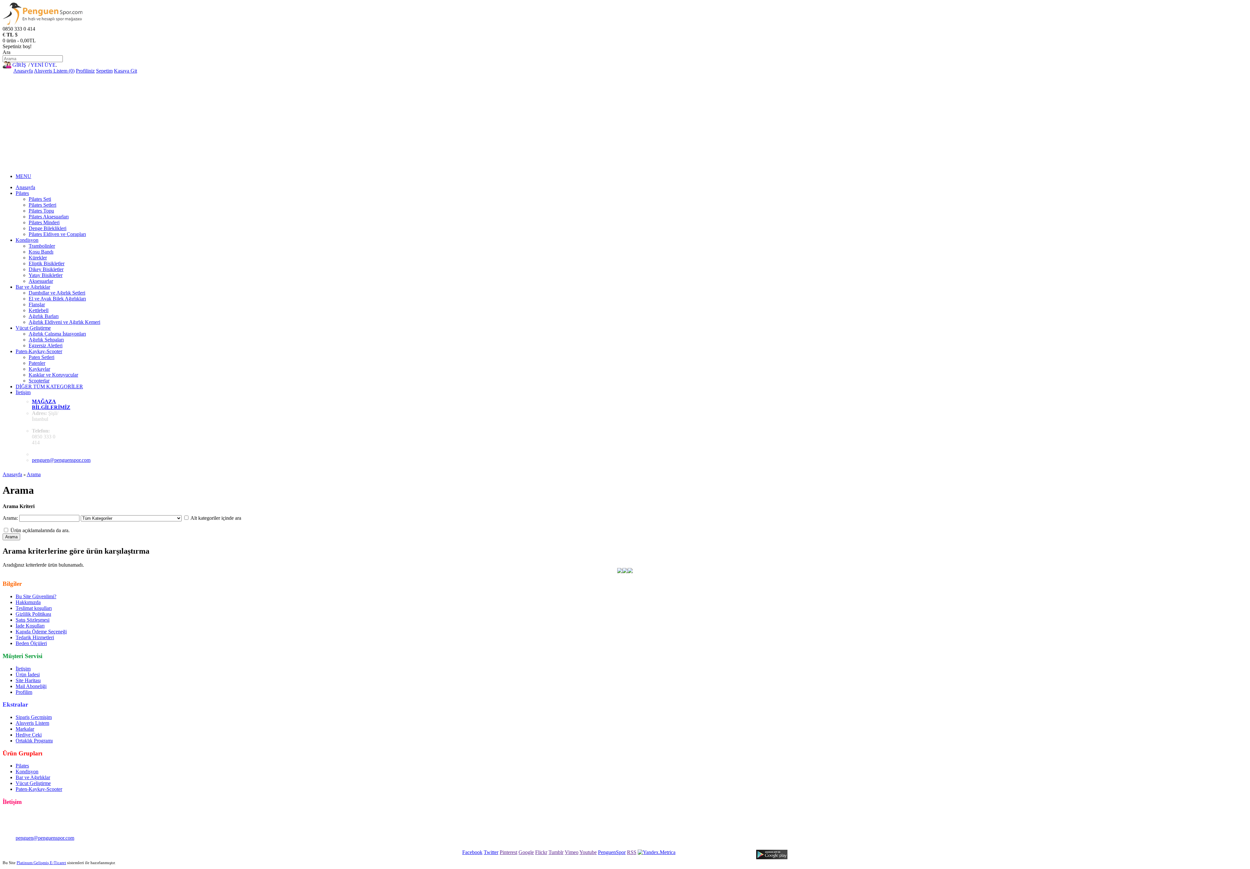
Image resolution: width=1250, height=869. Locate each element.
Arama (34, 474)
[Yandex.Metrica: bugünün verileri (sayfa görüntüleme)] (656, 852)
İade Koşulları (30, 625)
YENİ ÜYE (43, 65)
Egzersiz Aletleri (45, 345)
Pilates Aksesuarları (49, 216)
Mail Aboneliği (31, 686)
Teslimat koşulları (34, 608)
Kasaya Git (125, 71)
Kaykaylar (39, 369)
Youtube (588, 852)
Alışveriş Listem (32, 723)
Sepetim (104, 71)
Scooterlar (39, 380)
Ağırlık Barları (44, 316)
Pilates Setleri (42, 205)
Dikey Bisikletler (46, 269)
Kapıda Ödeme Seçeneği (41, 631)
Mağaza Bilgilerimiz (51, 404)
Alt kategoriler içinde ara (215, 518)
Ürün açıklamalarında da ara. (40, 530)
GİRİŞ (19, 65)
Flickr (541, 852)
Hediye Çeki (29, 735)
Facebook (472, 852)
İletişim (23, 392)
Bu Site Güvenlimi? (36, 596)
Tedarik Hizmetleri (35, 637)
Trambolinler (42, 246)
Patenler (37, 363)
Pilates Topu (41, 211)
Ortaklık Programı (34, 740)
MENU (23, 176)
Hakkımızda (28, 602)
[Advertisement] (625, 122)
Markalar (25, 729)
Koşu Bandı (41, 252)
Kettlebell (39, 310)
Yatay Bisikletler (45, 275)
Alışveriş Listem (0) (54, 71)
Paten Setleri (41, 357)
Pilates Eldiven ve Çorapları (57, 234)
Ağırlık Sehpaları (46, 339)
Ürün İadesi (28, 674)
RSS (631, 852)
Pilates (22, 193)
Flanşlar (37, 304)
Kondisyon (27, 240)
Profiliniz (85, 71)
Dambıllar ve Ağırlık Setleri (57, 293)
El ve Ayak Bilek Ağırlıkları (57, 298)
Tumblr (556, 852)
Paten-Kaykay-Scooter (39, 351)
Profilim (24, 692)
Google (526, 852)
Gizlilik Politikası (33, 614)
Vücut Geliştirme (33, 328)
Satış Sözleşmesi (32, 620)
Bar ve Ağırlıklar (33, 287)
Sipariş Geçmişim (34, 717)
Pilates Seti (40, 199)
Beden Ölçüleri (31, 643)
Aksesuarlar (41, 281)
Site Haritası (28, 680)
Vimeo (571, 852)
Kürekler (38, 257)
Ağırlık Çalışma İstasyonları (57, 334)
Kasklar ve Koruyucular (53, 375)
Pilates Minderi (44, 222)
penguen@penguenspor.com (61, 460)
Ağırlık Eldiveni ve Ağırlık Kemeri (64, 322)
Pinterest (508, 852)
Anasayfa (23, 71)
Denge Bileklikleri (47, 228)
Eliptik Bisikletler (46, 263)
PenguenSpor (612, 852)
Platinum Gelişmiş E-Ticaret (41, 862)
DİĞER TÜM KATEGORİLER (49, 386)
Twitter (491, 852)
